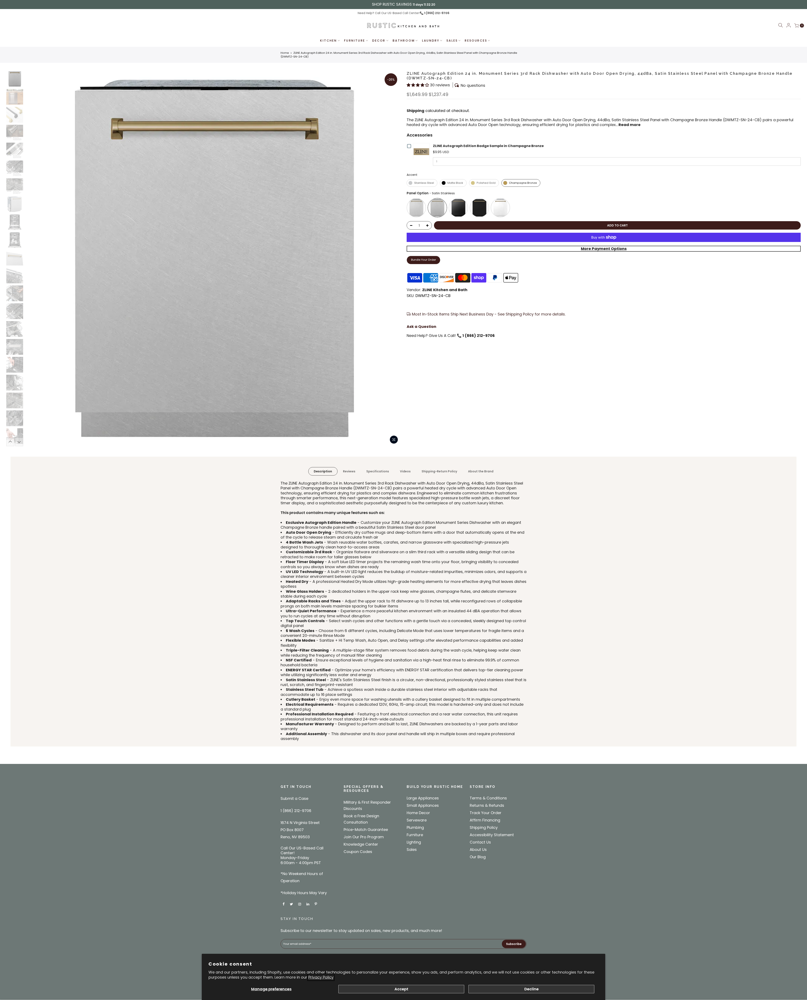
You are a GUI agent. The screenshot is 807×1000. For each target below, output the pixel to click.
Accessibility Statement (492, 834)
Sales (412, 849)
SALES (452, 40)
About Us (478, 849)
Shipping (415, 110)
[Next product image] (393, 258)
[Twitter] (292, 903)
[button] (780, 26)
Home (285, 53)
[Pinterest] (316, 903)
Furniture (415, 834)
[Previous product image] (33, 258)
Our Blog (478, 856)
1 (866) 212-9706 (436, 13)
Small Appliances (423, 805)
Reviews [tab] (349, 471)
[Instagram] (300, 903)
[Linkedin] (308, 903)
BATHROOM (404, 40)
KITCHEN (328, 40)
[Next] (19, 442)
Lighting (414, 842)
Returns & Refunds (487, 805)
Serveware (417, 820)
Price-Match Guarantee (366, 829)
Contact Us (480, 842)
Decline (531, 989)
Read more (629, 124)
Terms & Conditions (488, 798)
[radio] (422, 183)
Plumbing (415, 827)
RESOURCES (476, 40)
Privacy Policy (321, 977)
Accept (401, 989)
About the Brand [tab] (480, 471)
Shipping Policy (484, 827)
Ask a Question (421, 326)
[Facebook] (284, 903)
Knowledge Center (361, 844)
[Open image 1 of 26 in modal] (394, 440)
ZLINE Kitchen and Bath (444, 289)
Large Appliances (423, 798)
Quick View (422, 151)
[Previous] (10, 442)
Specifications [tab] (377, 471)
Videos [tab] (405, 471)
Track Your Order (485, 812)
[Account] (788, 25)
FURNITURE (354, 40)
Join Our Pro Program (364, 837)
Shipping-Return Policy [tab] (439, 471)
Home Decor (418, 812)
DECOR (378, 40)
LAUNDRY (430, 40)
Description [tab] (323, 471)
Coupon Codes (358, 851)
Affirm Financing (485, 820)
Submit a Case (294, 798)
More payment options (604, 248)
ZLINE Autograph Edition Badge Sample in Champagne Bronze (488, 145)
